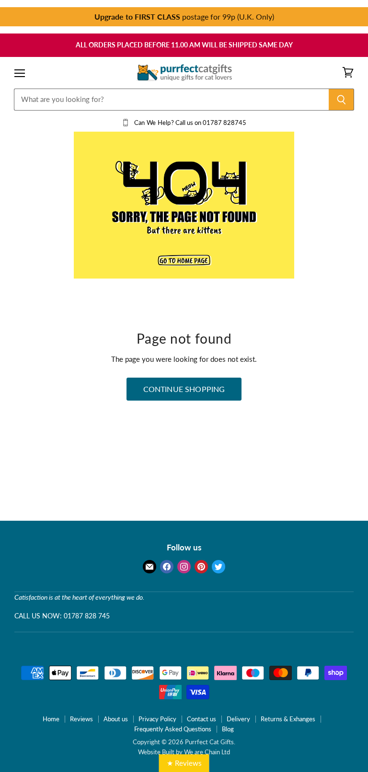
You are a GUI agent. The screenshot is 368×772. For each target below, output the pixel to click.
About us (116, 719)
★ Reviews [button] (184, 763)
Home (51, 719)
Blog (228, 729)
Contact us (201, 719)
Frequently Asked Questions (172, 729)
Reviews (81, 719)
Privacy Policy (157, 719)
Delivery (238, 719)
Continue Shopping (184, 388)
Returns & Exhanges (288, 719)
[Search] (341, 100)
